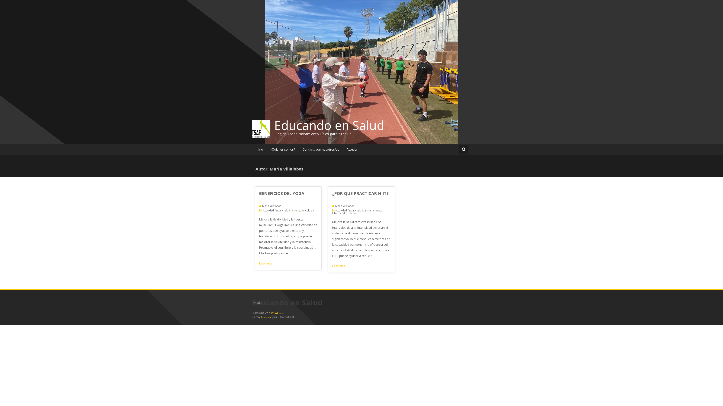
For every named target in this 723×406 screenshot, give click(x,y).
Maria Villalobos (271, 206)
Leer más (265, 263)
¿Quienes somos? (283, 149)
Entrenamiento (374, 210)
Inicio (259, 149)
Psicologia (308, 210)
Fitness (295, 210)
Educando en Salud (329, 125)
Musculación (350, 213)
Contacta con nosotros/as (321, 149)
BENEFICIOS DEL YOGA (281, 193)
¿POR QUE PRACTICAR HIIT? (360, 193)
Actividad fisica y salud (276, 210)
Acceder (352, 149)
